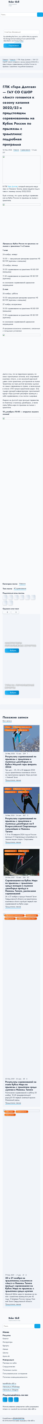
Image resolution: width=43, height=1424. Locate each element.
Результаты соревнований (22, 727)
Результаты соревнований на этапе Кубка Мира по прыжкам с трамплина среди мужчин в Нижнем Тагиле (20, 1085)
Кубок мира (9, 1112)
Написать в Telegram (10, 1390)
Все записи (7, 721)
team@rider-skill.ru (9, 1383)
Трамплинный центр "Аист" (14, 854)
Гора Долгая (12, 186)
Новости (12, 60)
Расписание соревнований (14, 915)
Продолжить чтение (13, 780)
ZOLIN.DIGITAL (18, 1418)
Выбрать (13, 650)
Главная (5, 60)
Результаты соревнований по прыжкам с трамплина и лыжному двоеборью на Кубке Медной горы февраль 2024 (21, 762)
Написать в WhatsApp (11, 1387)
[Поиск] (40, 14)
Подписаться (14, 45)
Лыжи (8, 727)
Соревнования (25, 150)
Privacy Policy (18, 41)
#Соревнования (20, 588)
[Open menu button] (37, 4)
